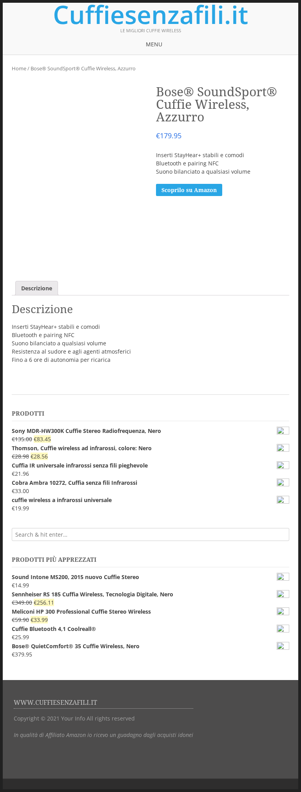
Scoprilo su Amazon (189, 190)
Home (19, 68)
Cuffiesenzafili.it (150, 14)
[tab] (36, 288)
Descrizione (36, 288)
